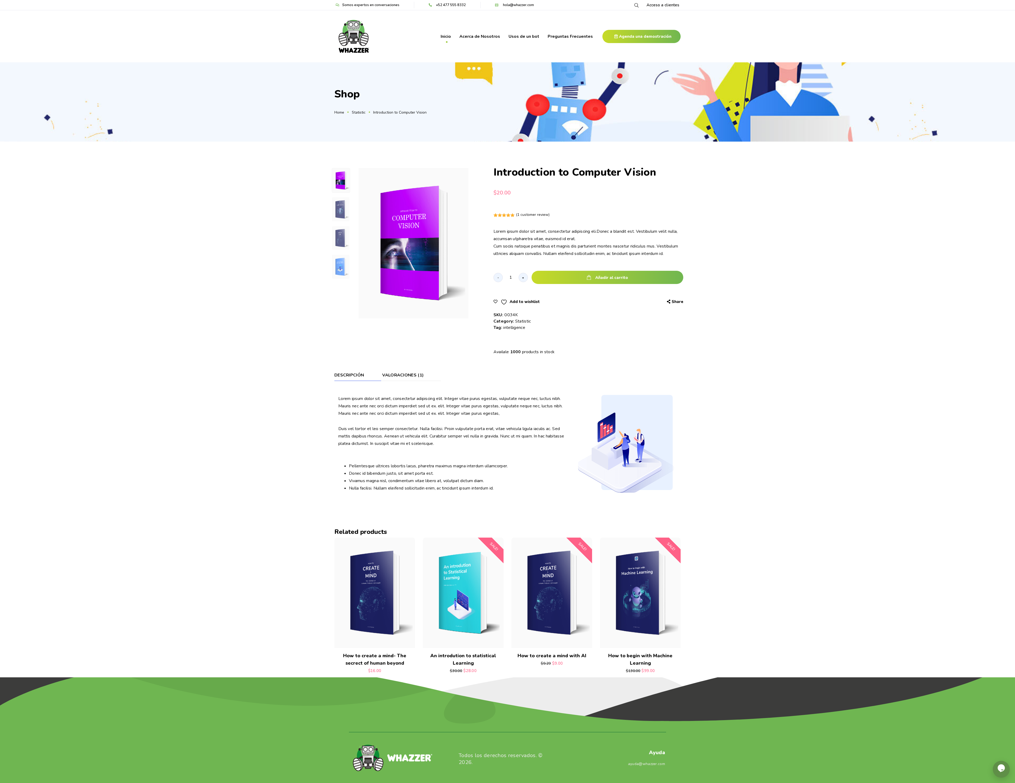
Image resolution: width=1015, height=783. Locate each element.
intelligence (514, 327)
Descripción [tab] (349, 375)
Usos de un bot (524, 36)
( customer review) (533, 214)
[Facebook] (624, 301)
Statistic (523, 321)
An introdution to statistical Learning (463, 659)
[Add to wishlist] (390, 642)
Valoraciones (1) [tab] (403, 375)
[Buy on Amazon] (552, 642)
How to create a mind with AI (552, 655)
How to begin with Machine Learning (640, 659)
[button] (641, 36)
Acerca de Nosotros (479, 36)
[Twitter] (634, 301)
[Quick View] (359, 642)
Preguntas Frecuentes (570, 36)
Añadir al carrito (611, 277)
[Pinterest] (645, 301)
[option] (413, 243)
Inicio (446, 36)
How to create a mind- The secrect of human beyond (374, 659)
